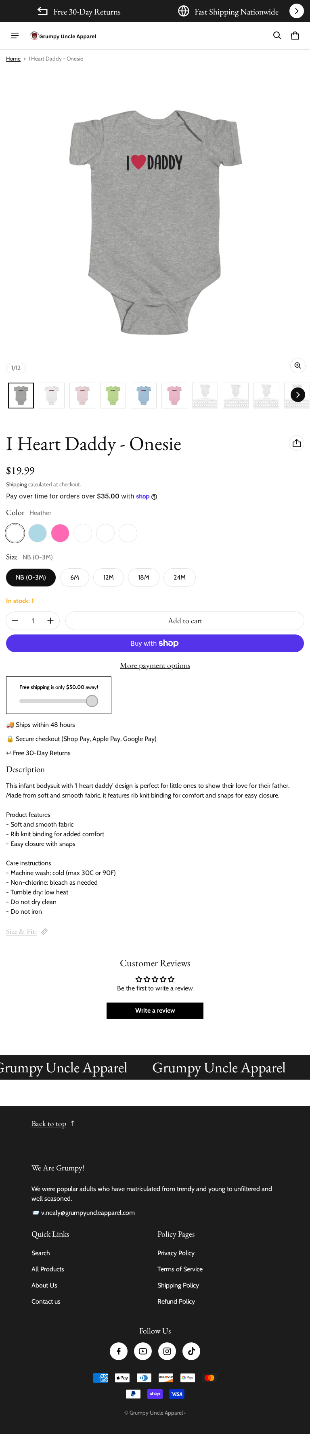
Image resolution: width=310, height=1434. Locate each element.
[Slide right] (296, 11)
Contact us (46, 1301)
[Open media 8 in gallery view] (205, 395)
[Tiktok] (191, 1351)
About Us (44, 1285)
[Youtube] (143, 1351)
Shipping (16, 484)
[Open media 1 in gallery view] (21, 395)
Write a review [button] (155, 1010)
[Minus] (15, 621)
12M (108, 577)
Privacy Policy (176, 1253)
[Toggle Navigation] (15, 35)
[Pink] (60, 533)
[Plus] (50, 621)
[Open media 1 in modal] (155, 223)
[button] (277, 35)
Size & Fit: (21, 931)
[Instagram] (167, 1351)
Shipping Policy (178, 1285)
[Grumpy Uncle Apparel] (63, 36)
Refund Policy (176, 1301)
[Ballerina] (105, 533)
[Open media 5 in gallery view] (113, 395)
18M (143, 577)
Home (13, 58)
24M (180, 577)
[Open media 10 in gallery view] (266, 395)
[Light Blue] (37, 533)
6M (74, 577)
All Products (47, 1269)
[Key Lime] (128, 533)
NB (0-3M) (31, 577)
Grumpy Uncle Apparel (156, 1412)
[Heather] (15, 533)
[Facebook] (119, 1351)
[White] (83, 533)
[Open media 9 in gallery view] (236, 395)
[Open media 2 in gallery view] (52, 395)
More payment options (155, 665)
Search (40, 1253)
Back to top (48, 1123)
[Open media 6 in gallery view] (144, 395)
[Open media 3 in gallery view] (82, 395)
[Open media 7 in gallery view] (174, 395)
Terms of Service (180, 1269)
